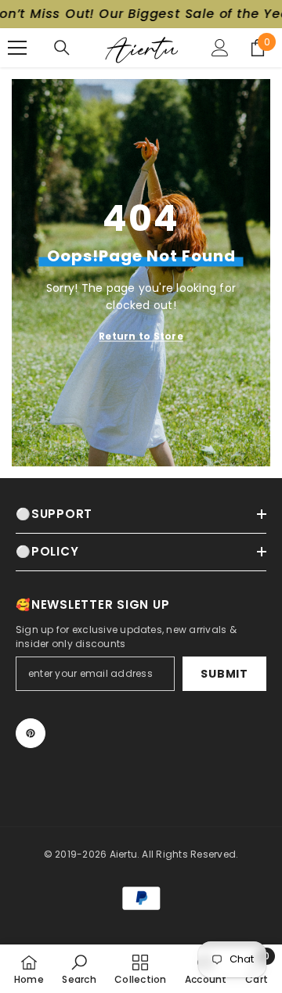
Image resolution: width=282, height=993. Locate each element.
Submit (224, 674)
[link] (78, 969)
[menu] (17, 47)
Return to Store (141, 336)
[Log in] (220, 47)
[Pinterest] (30, 733)
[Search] (61, 47)
